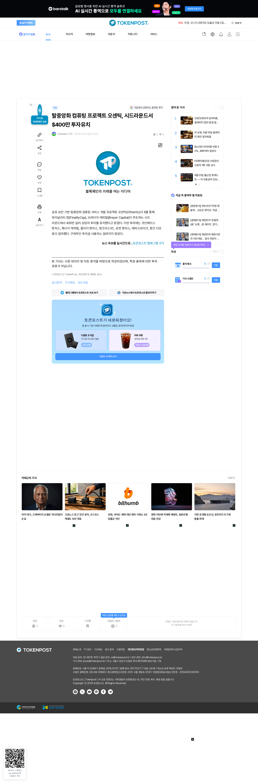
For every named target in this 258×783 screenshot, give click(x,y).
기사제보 (70, 282)
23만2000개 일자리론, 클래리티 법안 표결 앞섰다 (206, 122)
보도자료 (83, 282)
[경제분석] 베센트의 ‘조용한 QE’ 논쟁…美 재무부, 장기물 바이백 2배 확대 (204, 224)
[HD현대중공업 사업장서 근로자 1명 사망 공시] (187, 166)
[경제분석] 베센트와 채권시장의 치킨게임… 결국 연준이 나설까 (205, 238)
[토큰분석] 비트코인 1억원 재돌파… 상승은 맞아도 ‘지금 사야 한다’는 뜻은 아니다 (205, 210)
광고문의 (57, 282)
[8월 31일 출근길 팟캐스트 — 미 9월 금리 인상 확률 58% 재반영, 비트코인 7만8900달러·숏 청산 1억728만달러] (187, 180)
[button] (222, 107)
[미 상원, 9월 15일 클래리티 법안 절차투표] (187, 137)
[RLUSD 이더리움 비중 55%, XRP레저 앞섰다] (187, 152)
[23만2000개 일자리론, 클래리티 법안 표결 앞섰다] (187, 123)
